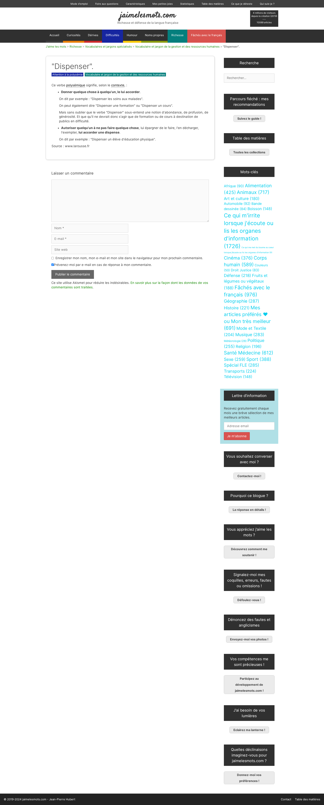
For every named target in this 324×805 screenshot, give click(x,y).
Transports (240, 371)
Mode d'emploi (79, 3)
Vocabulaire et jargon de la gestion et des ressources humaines (177, 46)
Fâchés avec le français (206, 35)
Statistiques (187, 3)
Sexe (234, 359)
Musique (249, 334)
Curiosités (73, 35)
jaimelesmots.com (148, 15)
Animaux (253, 192)
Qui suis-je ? (267, 3)
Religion (249, 346)
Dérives (93, 35)
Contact (286, 799)
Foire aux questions (106, 3)
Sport (258, 359)
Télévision (238, 376)
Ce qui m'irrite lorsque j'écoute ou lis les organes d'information (248, 230)
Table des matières (213, 3)
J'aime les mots (56, 46)
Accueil (54, 35)
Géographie (241, 301)
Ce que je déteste (241, 3)
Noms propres (154, 35)
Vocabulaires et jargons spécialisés (108, 46)
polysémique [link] (75, 85)
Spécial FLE (241, 365)
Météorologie (235, 341)
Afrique (234, 186)
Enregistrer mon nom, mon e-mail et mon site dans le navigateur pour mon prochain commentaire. (129, 258)
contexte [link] (117, 85)
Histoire (237, 307)
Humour (132, 35)
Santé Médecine (248, 353)
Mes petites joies (162, 3)
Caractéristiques (135, 3)
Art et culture (242, 198)
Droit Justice (245, 270)
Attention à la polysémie (67, 74)
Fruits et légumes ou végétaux (246, 281)
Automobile (237, 203)
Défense (237, 275)
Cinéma (238, 258)
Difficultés (112, 35)
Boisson (260, 208)
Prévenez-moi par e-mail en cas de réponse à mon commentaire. (103, 265)
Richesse (177, 35)
